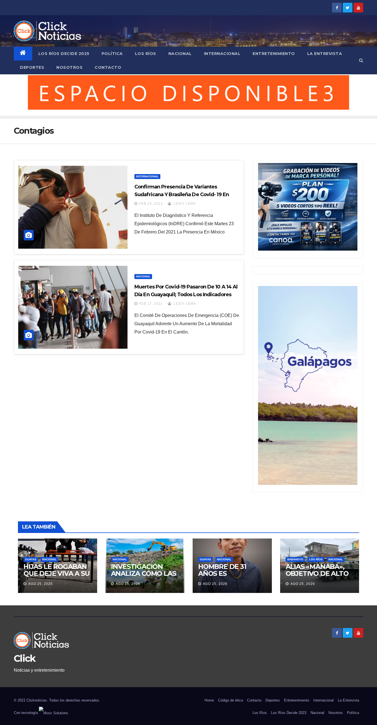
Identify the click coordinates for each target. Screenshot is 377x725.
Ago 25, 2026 (40, 584)
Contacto (108, 67)
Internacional (222, 53)
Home (209, 700)
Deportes (32, 67)
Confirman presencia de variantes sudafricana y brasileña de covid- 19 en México (181, 194)
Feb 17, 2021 (151, 304)
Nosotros (69, 67)
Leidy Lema (184, 204)
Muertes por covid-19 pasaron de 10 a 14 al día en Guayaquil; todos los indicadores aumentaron (185, 294)
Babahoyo (295, 559)
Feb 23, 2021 (151, 204)
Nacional (180, 53)
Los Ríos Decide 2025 (63, 53)
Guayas (30, 559)
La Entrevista (324, 53)
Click (25, 658)
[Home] (23, 54)
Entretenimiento (274, 53)
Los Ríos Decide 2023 (288, 713)
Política (112, 53)
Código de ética (230, 700)
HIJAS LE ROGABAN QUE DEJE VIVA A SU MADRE (56, 573)
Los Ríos (145, 53)
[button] (361, 60)
